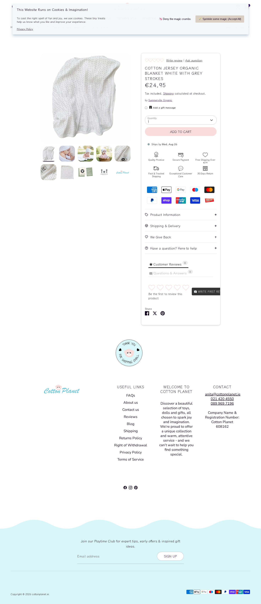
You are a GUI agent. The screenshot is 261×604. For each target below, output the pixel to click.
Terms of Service (130, 459)
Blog (130, 424)
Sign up (170, 556)
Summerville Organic (160, 100)
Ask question (193, 60)
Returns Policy (130, 438)
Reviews (130, 416)
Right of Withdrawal (130, 445)
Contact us (130, 409)
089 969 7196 (222, 403)
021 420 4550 (222, 398)
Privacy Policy (131, 452)
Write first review (212, 291)
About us (130, 402)
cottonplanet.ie (40, 594)
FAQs (130, 395)
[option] (86, 99)
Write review (174, 60)
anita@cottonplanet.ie (222, 394)
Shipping (168, 93)
